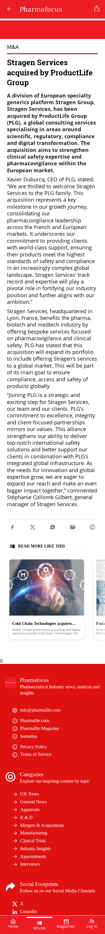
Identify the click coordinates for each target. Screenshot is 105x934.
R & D (26, 817)
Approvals (29, 809)
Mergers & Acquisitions (42, 825)
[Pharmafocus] (54, 9)
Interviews (29, 864)
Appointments (33, 856)
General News (33, 801)
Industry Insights (35, 848)
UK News (29, 793)
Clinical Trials (33, 840)
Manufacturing (33, 832)
